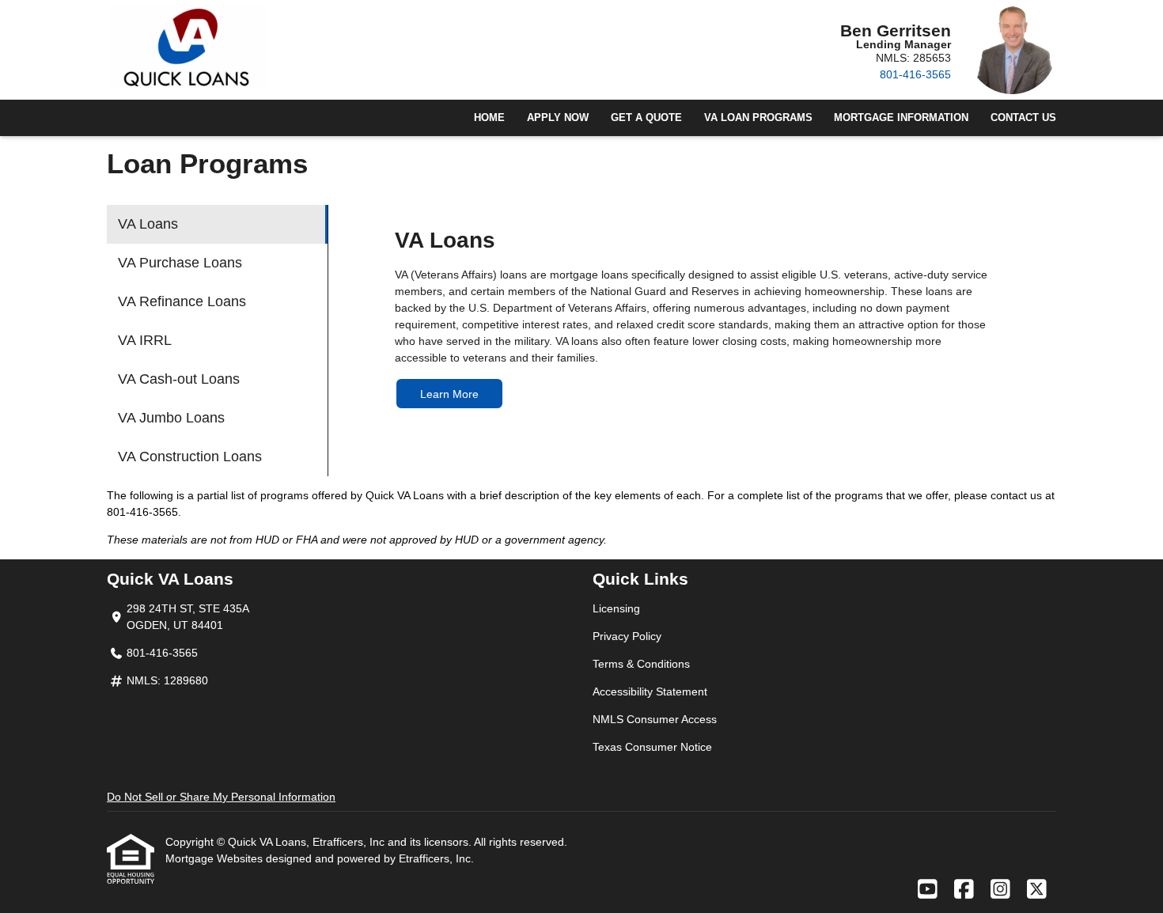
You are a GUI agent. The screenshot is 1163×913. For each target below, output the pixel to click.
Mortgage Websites (215, 858)
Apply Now (558, 117)
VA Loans (148, 224)
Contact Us (1023, 117)
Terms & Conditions (641, 663)
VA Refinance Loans (182, 301)
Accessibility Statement (650, 691)
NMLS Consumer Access (655, 719)
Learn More (449, 394)
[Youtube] (927, 890)
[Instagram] (1000, 890)
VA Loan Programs (758, 117)
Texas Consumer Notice (652, 747)
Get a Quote (646, 117)
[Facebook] (964, 890)
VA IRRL (145, 340)
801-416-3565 (915, 74)
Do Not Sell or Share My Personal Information (221, 796)
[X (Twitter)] (1037, 890)
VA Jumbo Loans (171, 418)
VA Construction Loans (190, 456)
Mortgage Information (901, 117)
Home (489, 117)
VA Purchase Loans (180, 263)
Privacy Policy (627, 636)
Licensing (616, 608)
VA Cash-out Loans (179, 379)
